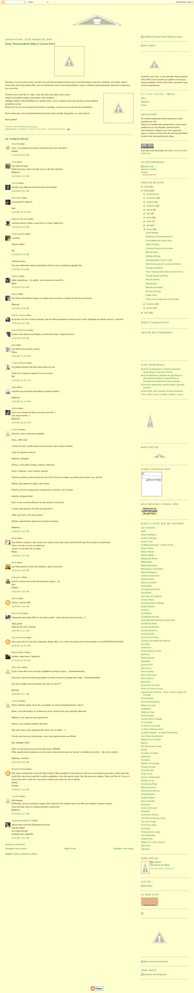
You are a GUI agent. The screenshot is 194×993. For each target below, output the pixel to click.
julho (148, 214)
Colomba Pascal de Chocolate (159, 248)
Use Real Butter (148, 835)
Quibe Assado (152, 233)
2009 (146, 187)
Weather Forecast (149, 905)
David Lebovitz (147, 658)
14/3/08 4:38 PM (21, 571)
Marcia (15, 598)
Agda (143, 531)
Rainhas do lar (147, 780)
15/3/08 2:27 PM (21, 631)
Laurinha (16, 429)
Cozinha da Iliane (149, 623)
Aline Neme (17, 667)
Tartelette (145, 811)
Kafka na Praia (147, 712)
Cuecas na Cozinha (150, 637)
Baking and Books (149, 558)
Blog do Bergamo (149, 572)
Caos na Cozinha (149, 582)
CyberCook (152, 174)
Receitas (145, 174)
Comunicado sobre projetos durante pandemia (162, 391)
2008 (146, 191)
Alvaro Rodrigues (149, 535)
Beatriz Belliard (18, 652)
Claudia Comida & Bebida (152, 603)
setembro (151, 206)
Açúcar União (147, 548)
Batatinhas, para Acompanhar (159, 237)
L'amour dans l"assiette (151, 719)
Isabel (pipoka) (18, 234)
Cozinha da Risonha (150, 627)
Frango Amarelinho (154, 268)
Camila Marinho (19, 638)
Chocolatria (146, 593)
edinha (15, 408)
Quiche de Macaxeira (150, 777)
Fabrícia (15, 276)
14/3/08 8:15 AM (20, 254)
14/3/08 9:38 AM (20, 308)
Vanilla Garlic (147, 839)
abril (148, 225)
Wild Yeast (145, 846)
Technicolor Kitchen (149, 815)
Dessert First (147, 665)
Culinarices (17, 577)
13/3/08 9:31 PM (21, 191)
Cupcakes (145, 644)
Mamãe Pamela (19, 769)
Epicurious (145, 682)
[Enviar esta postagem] (68, 129)
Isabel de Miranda (20, 330)
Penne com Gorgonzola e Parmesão (162, 299)
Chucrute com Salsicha (151, 596)
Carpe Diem (146, 586)
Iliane (14, 562)
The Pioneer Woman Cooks (153, 818)
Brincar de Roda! (153, 291)
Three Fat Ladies (149, 825)
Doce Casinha (147, 671)
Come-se (145, 610)
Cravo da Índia (147, 634)
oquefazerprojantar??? (22, 821)
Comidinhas (146, 613)
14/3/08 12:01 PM (21, 380)
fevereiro (150, 304)
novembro (151, 198)
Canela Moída (147, 579)
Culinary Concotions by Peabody (155, 641)
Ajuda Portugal (152, 244)
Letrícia (15, 183)
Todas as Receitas (56, 129)
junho (149, 217)
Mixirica (144, 743)
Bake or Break (147, 552)
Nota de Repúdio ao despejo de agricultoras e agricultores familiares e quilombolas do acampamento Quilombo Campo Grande (161, 378)
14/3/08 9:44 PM (21, 606)
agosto (149, 210)
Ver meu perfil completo (162, 868)
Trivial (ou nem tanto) (150, 832)
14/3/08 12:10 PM (21, 401)
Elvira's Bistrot (147, 678)
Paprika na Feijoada (150, 763)
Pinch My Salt (147, 770)
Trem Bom (145, 828)
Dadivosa (145, 654)
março (149, 229)
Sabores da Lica (148, 787)
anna (14, 162)
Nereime (15, 144)
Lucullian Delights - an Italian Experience (159, 733)
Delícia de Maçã (153, 256)
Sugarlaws (145, 804)
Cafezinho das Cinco (150, 576)
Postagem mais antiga (123, 848)
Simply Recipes (148, 794)
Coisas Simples (148, 606)
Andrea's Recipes (149, 538)
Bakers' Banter (147, 555)
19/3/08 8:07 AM (20, 694)
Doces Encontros (148, 675)
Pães (143, 98)
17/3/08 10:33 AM (21, 660)
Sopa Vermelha (148, 801)
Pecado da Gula (148, 767)
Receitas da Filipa (149, 784)
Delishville (145, 661)
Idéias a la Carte (148, 705)
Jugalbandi (146, 709)
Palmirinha (146, 757)
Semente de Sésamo (150, 791)
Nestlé (144, 750)
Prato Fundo (146, 774)
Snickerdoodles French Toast (159, 260)
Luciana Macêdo (19, 363)
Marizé (15, 294)
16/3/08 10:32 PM (21, 646)
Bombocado (151, 283)
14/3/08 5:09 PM (21, 592)
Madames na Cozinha (151, 739)
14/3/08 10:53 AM (21, 356)
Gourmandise (147, 698)
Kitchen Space (147, 715)
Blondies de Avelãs (154, 287)
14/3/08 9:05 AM (20, 287)
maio (148, 221)
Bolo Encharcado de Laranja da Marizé (163, 264)
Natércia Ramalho (20, 219)
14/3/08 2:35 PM (21, 531)
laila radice (16, 198)
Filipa (14, 387)
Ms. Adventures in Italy (151, 746)
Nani (14, 345)
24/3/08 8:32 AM (20, 762)
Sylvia (14, 538)
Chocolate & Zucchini (150, 589)
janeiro (149, 308)
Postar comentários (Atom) (25, 854)
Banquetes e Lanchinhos (152, 569)
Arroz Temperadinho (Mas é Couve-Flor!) (30, 43)
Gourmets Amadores (150, 702)
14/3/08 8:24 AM (20, 269)
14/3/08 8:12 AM (20, 227)
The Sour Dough (148, 822)
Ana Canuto (17, 613)
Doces (144, 105)
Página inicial (70, 848)
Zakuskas (145, 849)
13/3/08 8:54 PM (21, 155)
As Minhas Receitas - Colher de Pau (157, 545)
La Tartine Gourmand (150, 726)
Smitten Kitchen (148, 798)
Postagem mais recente (16, 848)
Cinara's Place (147, 600)
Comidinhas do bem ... (151, 617)
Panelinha (145, 760)
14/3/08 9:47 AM (20, 323)
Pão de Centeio (153, 280)
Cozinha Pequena (149, 630)
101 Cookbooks (148, 528)
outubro (150, 202)
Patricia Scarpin (19, 315)
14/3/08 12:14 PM (21, 423)
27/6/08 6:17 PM (21, 814)
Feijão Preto (151, 295)
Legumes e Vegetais (27, 129)
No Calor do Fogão (149, 753)
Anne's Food (146, 541)
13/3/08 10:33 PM (21, 212)
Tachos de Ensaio (149, 808)
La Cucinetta (146, 722)
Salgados (42, 129)
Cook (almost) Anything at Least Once (158, 620)
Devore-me (146, 668)
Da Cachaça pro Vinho (151, 651)
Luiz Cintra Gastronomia (152, 736)
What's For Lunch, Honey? (153, 842)
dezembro (151, 194)
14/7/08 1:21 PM (21, 838)
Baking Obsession (149, 565)
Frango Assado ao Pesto (157, 276)
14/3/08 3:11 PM (20, 556)
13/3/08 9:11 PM (20, 176)
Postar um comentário (15, 844)
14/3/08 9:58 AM (20, 338)
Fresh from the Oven (150, 685)
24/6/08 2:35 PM (21, 790)
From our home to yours (152, 689)
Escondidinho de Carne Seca (159, 240)
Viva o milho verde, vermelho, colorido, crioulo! (162, 394)
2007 (146, 313)
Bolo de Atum (152, 252)
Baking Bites (146, 562)
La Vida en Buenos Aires (152, 729)
